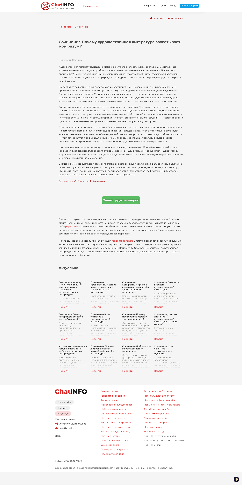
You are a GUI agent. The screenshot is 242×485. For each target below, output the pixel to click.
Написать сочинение (113, 418)
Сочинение (81, 26)
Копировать (67, 181)
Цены (163, 5)
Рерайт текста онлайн (157, 409)
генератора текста (122, 240)
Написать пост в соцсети (115, 427)
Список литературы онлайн (117, 413)
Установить (159, 18)
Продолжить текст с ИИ (114, 440)
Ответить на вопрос (155, 422)
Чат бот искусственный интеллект (164, 440)
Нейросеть (149, 5)
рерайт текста (73, 226)
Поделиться (177, 18)
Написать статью (110, 436)
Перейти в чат (91, 6)
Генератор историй (155, 418)
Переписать (83, 181)
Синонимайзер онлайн (157, 413)
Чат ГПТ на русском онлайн (160, 436)
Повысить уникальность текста (162, 404)
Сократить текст (110, 391)
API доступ (63, 413)
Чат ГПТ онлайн (153, 445)
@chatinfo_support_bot (72, 423)
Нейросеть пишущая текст (116, 404)
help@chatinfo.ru (68, 428)
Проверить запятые (112, 454)
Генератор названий (113, 395)
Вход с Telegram (189, 5)
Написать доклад (154, 431)
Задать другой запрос (121, 200)
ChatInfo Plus (64, 402)
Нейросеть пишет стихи (115, 409)
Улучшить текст (110, 445)
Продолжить (98, 181)
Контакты (62, 408)
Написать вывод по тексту (159, 395)
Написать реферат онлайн (159, 400)
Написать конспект (155, 427)
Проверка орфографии (114, 449)
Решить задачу (109, 400)
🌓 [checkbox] (236, 479)
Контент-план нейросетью (116, 422)
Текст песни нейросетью (158, 391)
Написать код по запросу (115, 431)
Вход (173, 5)
